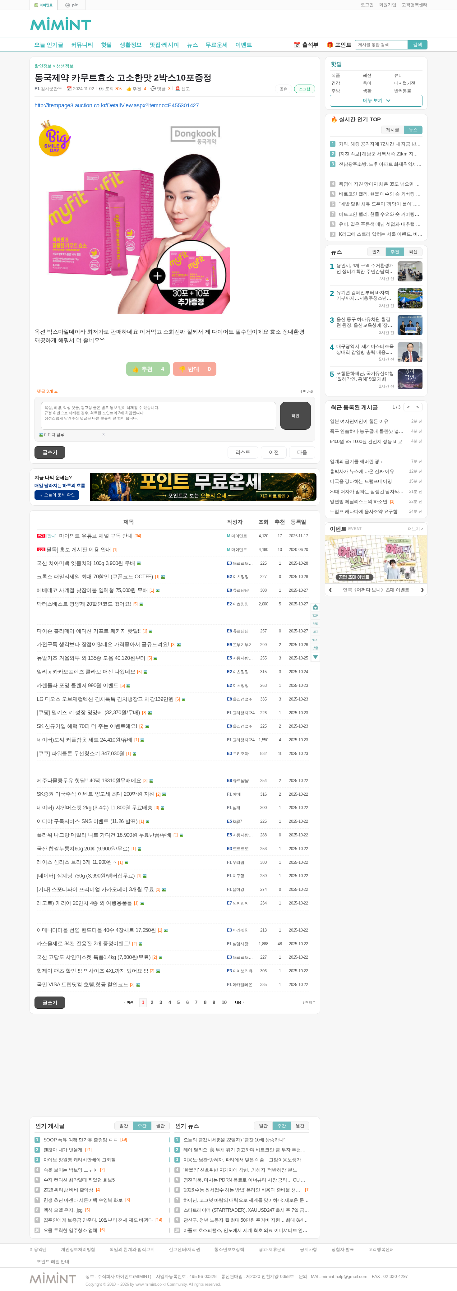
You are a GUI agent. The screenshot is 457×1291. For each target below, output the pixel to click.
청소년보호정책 (229, 1249)
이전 (274, 452)
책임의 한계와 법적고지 (132, 1249)
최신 (413, 251)
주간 (142, 1125)
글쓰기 (50, 452)
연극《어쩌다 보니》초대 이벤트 (376, 589)
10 (224, 1002)
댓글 (315, 649)
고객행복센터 (381, 1249)
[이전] (330, 589)
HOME (315, 607)
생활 (367, 91)
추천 (394, 251)
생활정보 (131, 45)
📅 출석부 (306, 45)
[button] (365, 5)
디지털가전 (404, 83)
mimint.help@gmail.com (344, 1276)
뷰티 (398, 75)
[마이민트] (44, 5)
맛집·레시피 (164, 45)
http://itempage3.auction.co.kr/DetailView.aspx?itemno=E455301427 (117, 105)
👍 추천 (136, 88)
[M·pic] (71, 5)
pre (315, 624)
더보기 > (415, 528)
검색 (417, 44)
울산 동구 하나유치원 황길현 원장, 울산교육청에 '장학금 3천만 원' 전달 (364, 325)
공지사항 (308, 1249)
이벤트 (243, 45)
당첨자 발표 (342, 1249)
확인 (295, 415)
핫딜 (106, 45)
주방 (335, 91)
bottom (315, 658)
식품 (335, 75)
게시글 (392, 129)
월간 (160, 1125)
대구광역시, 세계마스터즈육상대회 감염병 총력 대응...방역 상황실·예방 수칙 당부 (365, 352)
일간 (123, 1125)
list (315, 632)
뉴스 (192, 45)
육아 (367, 83)
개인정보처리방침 (78, 1249)
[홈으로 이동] (61, 24)
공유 (283, 89)
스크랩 (304, 89)
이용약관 (38, 1249)
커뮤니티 (82, 45)
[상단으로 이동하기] (309, 1002)
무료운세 (216, 45)
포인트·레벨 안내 (53, 1261)
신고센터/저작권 (184, 1249)
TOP (315, 616)
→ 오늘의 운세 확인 (57, 495)
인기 (376, 251)
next (315, 640)
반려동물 (402, 91)
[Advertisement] (354, 25)
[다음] (422, 589)
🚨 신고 (182, 88)
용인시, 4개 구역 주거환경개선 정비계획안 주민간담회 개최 (365, 271)
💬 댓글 (160, 88)
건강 (335, 83)
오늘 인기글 (48, 45)
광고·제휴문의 (272, 1249)
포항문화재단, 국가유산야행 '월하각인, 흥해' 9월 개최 (365, 376)
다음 (302, 452)
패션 (367, 75)
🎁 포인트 (339, 45)
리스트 (243, 452)
